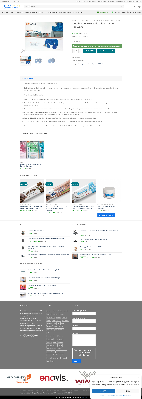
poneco (60, 345)
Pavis (54, 342)
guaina (55, 326)
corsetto (58, 317)
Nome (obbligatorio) (79, 311)
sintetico (61, 355)
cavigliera (55, 314)
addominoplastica (52, 311)
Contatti (84, 1)
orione (61, 339)
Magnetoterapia (31, 12)
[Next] (66, 36)
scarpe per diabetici (52, 355)
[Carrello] (139, 6)
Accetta (103, 391)
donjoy (59, 320)
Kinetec (41, 12)
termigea (63, 358)
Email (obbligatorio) (78, 318)
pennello (60, 342)
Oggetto (75, 326)
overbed (49, 342)
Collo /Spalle (116, 20)
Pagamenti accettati (121, 1)
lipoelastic (60, 336)
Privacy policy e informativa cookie (107, 395)
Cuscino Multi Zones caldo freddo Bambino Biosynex (30, 165)
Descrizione (28, 78)
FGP (55, 323)
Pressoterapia (78, 12)
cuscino (64, 317)
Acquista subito (106, 51)
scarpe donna (50, 352)
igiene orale (50, 329)
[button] (138, 378)
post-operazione (51, 348)
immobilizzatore (59, 329)
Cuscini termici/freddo (101, 20)
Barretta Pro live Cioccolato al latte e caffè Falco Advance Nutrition (31, 207)
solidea (49, 358)
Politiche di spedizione (135, 1)
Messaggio (75, 333)
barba (60, 311)
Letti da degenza (51, 12)
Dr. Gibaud (65, 320)
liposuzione (50, 339)
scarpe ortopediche (61, 352)
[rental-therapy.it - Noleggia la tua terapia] (11, 7)
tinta (48, 361)
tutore (52, 361)
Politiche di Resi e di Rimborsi (106, 1)
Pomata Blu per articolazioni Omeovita (106, 207)
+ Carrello (89, 51)
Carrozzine (19, 12)
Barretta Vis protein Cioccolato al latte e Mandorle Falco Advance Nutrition (56, 208)
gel (58, 323)
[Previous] (23, 36)
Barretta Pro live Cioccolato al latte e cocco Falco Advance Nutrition (83, 207)
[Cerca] (122, 6)
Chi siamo (77, 1)
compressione (51, 317)
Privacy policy (92, 1)
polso (54, 345)
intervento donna (51, 336)
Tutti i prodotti (7, 12)
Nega (128, 391)
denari (49, 320)
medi (56, 339)
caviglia (49, 314)
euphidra (49, 323)
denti (53, 320)
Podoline (49, 345)
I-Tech (61, 326)
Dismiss (84, 397)
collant (61, 314)
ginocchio (49, 326)
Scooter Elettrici (64, 12)
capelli (65, 311)
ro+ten (59, 348)
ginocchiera (64, 323)
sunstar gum (56, 358)
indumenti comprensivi (53, 333)
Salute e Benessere (84, 20)
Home (74, 20)
